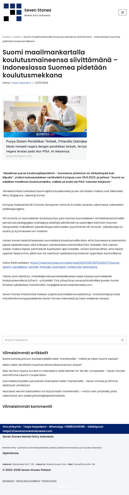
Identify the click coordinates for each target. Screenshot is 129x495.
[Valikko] (122, 12)
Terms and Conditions (28, 480)
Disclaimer (8, 480)
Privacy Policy (49, 480)
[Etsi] (122, 340)
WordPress (73, 491)
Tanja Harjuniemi (21, 82)
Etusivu (7, 37)
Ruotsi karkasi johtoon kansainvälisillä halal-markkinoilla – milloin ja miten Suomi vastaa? (60, 359)
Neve (52, 491)
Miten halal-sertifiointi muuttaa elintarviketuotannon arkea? (42, 365)
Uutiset (17, 37)
